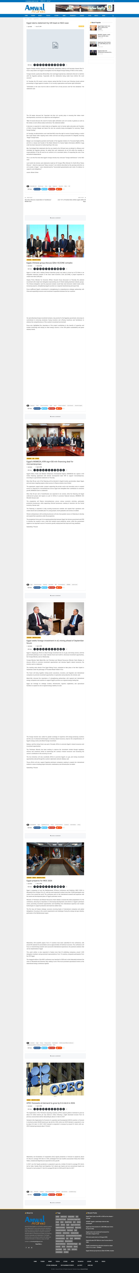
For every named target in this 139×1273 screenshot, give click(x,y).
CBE (77, 1216)
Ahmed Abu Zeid (33, 186)
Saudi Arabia (59, 1249)
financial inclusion (37, 584)
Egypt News (81, 26)
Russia (75, 1246)
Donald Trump (68, 1222)
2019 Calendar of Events (67, 1265)
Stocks (56, 15)
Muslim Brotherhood (60, 1243)
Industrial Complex (78, 405)
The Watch (73, 15)
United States (59, 1252)
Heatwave (42, 1191)
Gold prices (58, 1233)
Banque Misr (71, 1216)
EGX (33, 458)
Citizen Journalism (51, 1265)
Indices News (66, 1233)
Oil (79, 1243)
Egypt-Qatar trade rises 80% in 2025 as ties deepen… (104, 27)
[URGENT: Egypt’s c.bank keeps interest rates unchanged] (93, 36)
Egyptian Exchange (60, 1227)
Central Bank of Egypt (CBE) (74, 1219)
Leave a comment (55, 217)
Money (40, 15)
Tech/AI (48, 15)
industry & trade (74, 1233)
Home (26, 15)
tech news (74, 1249)
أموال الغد (48, 1)
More (103, 15)
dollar (62, 1222)
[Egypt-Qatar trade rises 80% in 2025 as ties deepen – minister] (93, 27)
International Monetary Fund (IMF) (73, 1235)
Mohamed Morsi (59, 1241)
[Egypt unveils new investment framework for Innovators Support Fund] (93, 52)
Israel (71, 1238)
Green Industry (70, 405)
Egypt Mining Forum (45, 824)
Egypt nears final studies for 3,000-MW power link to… (104, 44)
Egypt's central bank (75, 1224)
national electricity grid (49, 1191)
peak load (58, 1191)
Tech (69, 1249)
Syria (65, 1249)
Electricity (36, 1191)
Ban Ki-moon (40, 186)
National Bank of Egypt (72, 1243)
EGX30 (78, 1222)
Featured (29, 259)
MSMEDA (68, 584)
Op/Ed (89, 15)
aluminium (32, 405)
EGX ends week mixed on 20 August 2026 (96, 1237)
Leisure (82, 15)
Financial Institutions (60, 1230)
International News (60, 1238)
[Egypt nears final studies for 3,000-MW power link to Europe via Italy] (93, 44)
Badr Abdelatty (33, 824)
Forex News (70, 1230)
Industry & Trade (36, 259)
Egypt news (55, 186)
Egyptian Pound (70, 1227)
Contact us (42, 1)
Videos (96, 15)
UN (69, 186)
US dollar (66, 1252)
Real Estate (69, 1246)
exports (55, 405)
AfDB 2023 (90, 1265)
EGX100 (63, 1224)
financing (45, 584)
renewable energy (72, 1191)
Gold (76, 1230)
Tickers (33, 15)
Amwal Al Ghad (84, 1269)
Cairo (46, 186)
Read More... (39, 1244)
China (37, 405)
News (64, 15)
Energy (52, 824)
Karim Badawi (73, 824)
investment (66, 824)
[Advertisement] (18, 41)
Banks (57, 1216)
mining (79, 824)
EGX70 (57, 1224)
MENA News (77, 1238)
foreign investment (62, 405)
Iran (67, 1238)
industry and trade (60, 1235)
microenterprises (61, 584)
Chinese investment (44, 405)
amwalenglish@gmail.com (36, 1241)
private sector (74, 584)
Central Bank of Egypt (61, 1219)
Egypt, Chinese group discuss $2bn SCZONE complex (100, 1250)
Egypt (50, 186)
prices (63, 1246)
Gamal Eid (61, 186)
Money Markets (68, 1241)
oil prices (58, 1246)
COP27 (80, 1265)
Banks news (63, 1216)
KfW (55, 584)
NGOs (66, 186)
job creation (51, 584)
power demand (64, 1191)
